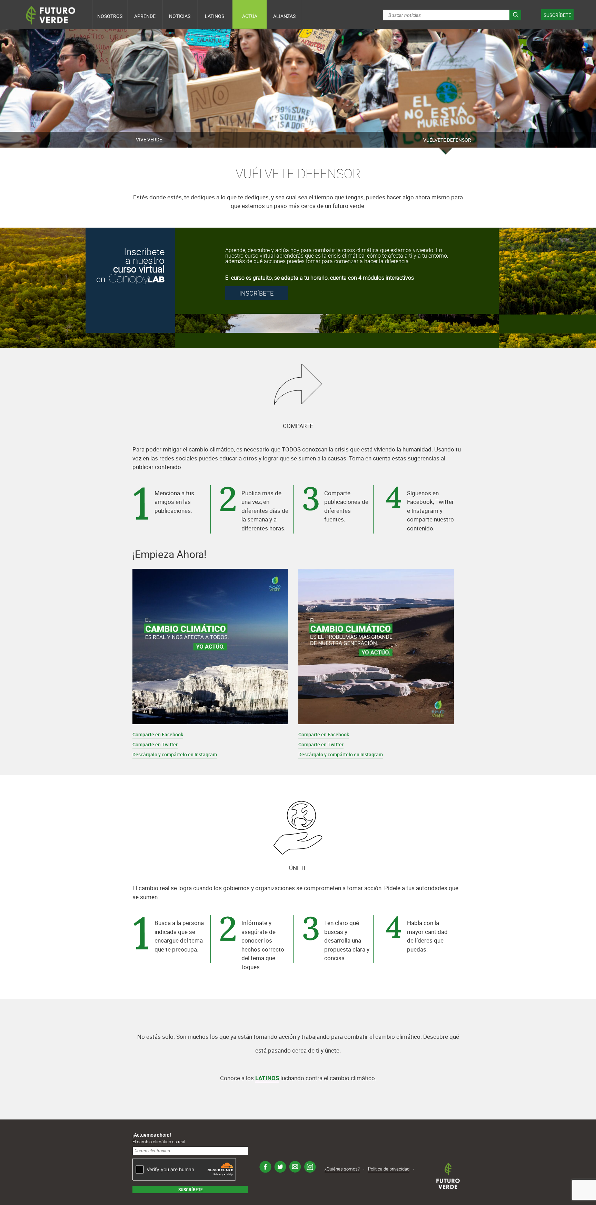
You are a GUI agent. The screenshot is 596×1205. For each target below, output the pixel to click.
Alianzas (284, 16)
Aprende (145, 16)
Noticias (179, 16)
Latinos (214, 16)
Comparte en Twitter (155, 744)
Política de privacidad (388, 1169)
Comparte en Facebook (157, 734)
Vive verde (149, 139)
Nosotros (109, 16)
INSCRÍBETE (256, 293)
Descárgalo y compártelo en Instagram (174, 754)
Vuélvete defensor (447, 140)
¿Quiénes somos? (342, 1169)
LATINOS (267, 1078)
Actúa (249, 16)
